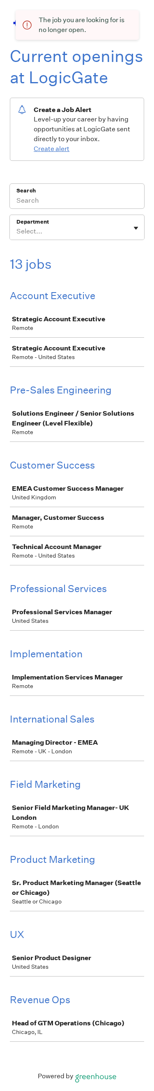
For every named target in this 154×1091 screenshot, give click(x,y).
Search (26, 190)
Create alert (51, 149)
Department (32, 221)
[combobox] (17, 231)
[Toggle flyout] (136, 228)
